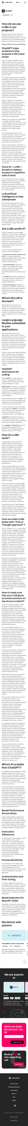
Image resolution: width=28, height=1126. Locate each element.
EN (19, 2)
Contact (14, 1100)
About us (14, 1093)
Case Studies (14, 1090)
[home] (7, 2)
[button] (24, 2)
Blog (14, 1097)
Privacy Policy (14, 1120)
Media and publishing (14, 1087)
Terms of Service (14, 1116)
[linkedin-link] (15, 1106)
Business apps (14, 1083)
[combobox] (18, 2)
